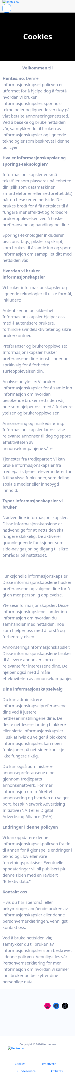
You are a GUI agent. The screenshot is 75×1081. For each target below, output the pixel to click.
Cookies (20, 1064)
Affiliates (57, 1071)
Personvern (48, 1064)
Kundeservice (26, 1071)
